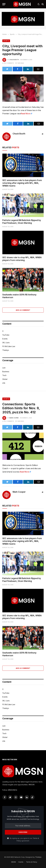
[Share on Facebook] (18, 69)
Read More (25, 113)
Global (4, 379)
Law (3, 368)
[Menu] (3, 4)
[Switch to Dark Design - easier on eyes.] (38, 4)
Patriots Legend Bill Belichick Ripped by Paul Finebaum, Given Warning (21, 221)
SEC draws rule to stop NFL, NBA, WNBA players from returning (22, 258)
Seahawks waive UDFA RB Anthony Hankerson (19, 296)
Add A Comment (23, 310)
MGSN (13, 862)
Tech (4, 375)
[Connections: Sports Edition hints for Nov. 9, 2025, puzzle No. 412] (23, 446)
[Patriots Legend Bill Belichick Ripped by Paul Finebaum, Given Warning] (23, 205)
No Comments (9, 63)
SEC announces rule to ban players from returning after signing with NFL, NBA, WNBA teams (22, 183)
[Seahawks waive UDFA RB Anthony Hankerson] (23, 279)
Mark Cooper (14, 418)
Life (3, 383)
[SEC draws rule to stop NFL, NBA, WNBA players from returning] (23, 242)
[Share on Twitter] (7, 69)
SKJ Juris (6, 343)
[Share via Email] (38, 69)
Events (5, 339)
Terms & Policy (31, 862)
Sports (6, 41)
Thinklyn (5, 350)
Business (5, 372)
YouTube (5, 335)
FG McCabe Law (8, 346)
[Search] (42, 4)
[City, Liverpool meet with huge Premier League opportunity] (23, 88)
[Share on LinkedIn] (28, 69)
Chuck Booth (14, 59)
